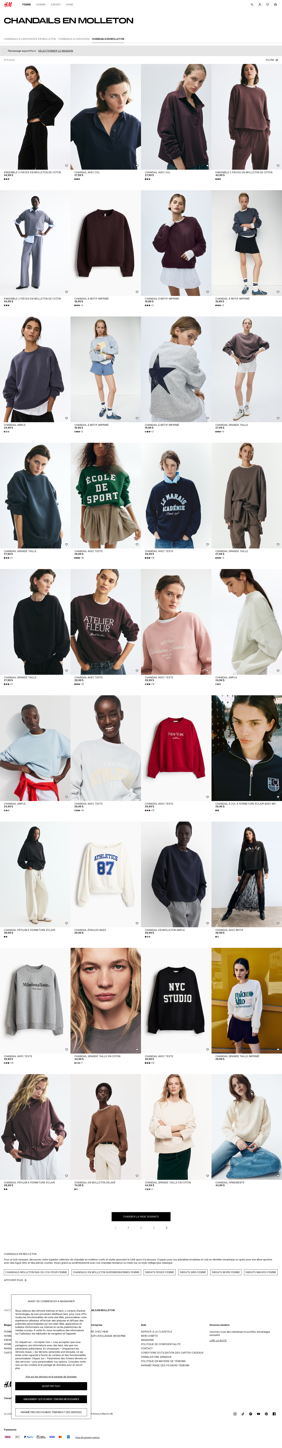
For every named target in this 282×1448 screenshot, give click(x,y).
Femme (26, 4)
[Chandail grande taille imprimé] (247, 1001)
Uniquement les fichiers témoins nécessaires (51, 1399)
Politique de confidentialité (161, 1344)
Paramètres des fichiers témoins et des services (51, 1412)
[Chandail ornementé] (247, 1127)
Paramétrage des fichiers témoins (165, 1365)
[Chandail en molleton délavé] (105, 1127)
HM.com (9, 1310)
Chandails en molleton (98, 1310)
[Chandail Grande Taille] (247, 369)
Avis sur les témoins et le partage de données (51, 1376)
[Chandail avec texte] (105, 495)
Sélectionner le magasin (55, 50)
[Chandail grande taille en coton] (105, 1001)
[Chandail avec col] (105, 117)
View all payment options (87, 1437)
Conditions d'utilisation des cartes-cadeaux (172, 1352)
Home (69, 4)
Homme (41, 4)
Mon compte (149, 1335)
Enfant (56, 4)
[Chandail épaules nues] (105, 874)
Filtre (270, 60)
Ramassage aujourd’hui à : (22, 50)
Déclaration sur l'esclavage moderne (99, 1335)
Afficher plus (13, 1280)
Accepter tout (51, 1386)
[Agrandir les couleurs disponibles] (7, 179)
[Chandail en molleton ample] (176, 874)
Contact (147, 1348)
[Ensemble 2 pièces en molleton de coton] (35, 117)
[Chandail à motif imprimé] (105, 243)
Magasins (147, 1340)
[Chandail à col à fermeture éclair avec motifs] (247, 748)
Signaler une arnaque (156, 1357)
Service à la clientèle (156, 1331)
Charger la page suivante (141, 1216)
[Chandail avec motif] (247, 874)
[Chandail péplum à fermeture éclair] (35, 874)
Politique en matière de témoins (163, 1361)
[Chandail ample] (35, 369)
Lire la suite (218, 1340)
